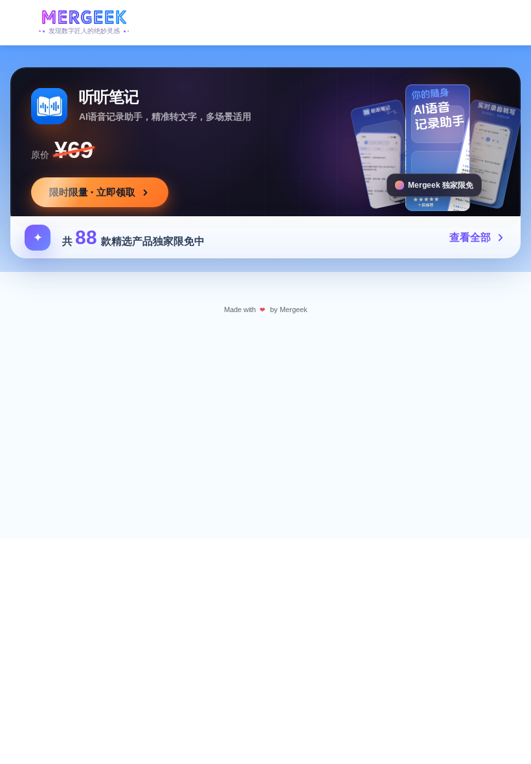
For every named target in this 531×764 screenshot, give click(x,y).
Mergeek (294, 309)
